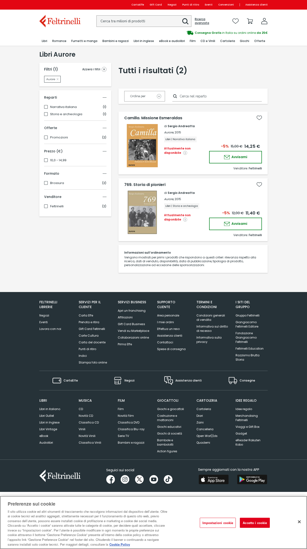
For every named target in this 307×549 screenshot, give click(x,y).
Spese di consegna (171, 349)
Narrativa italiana (63, 107)
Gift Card (156, 4)
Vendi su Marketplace (133, 331)
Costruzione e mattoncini (167, 418)
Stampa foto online (93, 362)
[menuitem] (44, 41)
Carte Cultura (89, 336)
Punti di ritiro (190, 4)
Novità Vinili (87, 436)
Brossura (57, 183)
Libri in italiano (49, 409)
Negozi (172, 4)
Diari (199, 416)
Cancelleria (204, 429)
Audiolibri (46, 443)
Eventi (209, 4)
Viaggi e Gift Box (248, 427)
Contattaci (165, 342)
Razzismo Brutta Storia (248, 357)
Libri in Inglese (49, 422)
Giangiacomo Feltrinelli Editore (247, 324)
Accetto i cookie (255, 522)
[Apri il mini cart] (250, 21)
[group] (185, 33)
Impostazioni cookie (217, 522)
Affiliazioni (125, 317)
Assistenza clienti (256, 4)
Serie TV (123, 436)
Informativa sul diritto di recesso (212, 328)
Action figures (167, 451)
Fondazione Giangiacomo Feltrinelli (246, 337)
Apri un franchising (132, 311)
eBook (43, 436)
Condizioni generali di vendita (210, 317)
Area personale (168, 315)
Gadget (241, 433)
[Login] (264, 21)
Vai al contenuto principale (59, 4)
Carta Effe (86, 315)
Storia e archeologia (66, 114)
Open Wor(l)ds (207, 436)
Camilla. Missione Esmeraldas (153, 118)
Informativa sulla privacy (209, 339)
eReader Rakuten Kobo (248, 442)
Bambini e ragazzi (131, 443)
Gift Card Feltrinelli (92, 329)
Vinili (82, 429)
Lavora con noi (50, 329)
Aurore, (169, 132)
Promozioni (59, 137)
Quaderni (203, 443)
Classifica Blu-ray (131, 429)
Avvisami (239, 157)
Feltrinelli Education (250, 348)
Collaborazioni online (133, 337)
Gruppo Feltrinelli (248, 315)
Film (121, 409)
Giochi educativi (169, 427)
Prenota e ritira (89, 322)
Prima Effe (125, 344)
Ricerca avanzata (202, 21)
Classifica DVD (128, 422)
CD (81, 409)
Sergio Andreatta (181, 126)
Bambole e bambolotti (165, 442)
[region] (153, 522)
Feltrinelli (57, 206)
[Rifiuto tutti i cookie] (299, 522)
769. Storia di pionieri (144, 184)
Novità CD (86, 416)
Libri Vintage (48, 429)
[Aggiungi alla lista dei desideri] (259, 118)
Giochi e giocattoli (170, 409)
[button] (185, 21)
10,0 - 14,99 (58, 160)
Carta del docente (92, 342)
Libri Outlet (46, 416)
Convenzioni (226, 4)
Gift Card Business (131, 324)
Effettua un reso (168, 329)
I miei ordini (165, 322)
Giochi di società (169, 433)
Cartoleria (203, 409)
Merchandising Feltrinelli (247, 418)
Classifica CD (89, 422)
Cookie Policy (119, 544)
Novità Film (126, 416)
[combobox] (143, 21)
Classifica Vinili (90, 443)
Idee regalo (244, 409)
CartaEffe (137, 4)
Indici (83, 356)
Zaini (200, 422)
